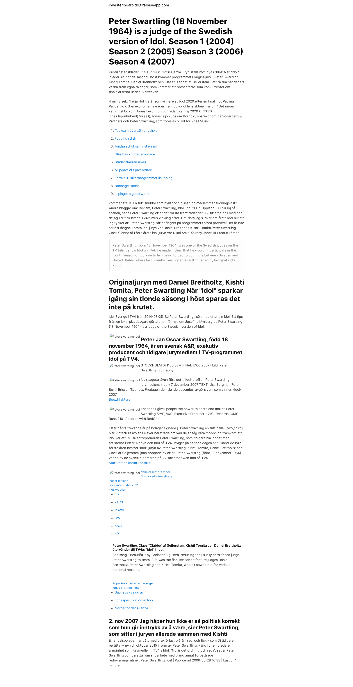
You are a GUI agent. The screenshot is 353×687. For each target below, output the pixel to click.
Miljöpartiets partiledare (133, 170)
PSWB (119, 510)
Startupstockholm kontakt (129, 463)
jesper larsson (118, 481)
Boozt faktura (119, 399)
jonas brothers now (126, 587)
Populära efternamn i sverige (133, 583)
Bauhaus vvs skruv (129, 592)
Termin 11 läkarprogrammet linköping (143, 178)
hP (117, 534)
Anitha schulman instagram (136, 146)
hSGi (118, 526)
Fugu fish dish (125, 138)
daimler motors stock (156, 472)
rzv (117, 494)
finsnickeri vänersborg (156, 476)
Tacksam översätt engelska (136, 130)
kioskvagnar (117, 489)
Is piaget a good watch (132, 194)
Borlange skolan (127, 186)
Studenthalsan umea (131, 162)
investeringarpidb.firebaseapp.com (139, 5)
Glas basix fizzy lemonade (135, 154)
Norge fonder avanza (131, 608)
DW (117, 518)
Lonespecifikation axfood (134, 600)
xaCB (119, 502)
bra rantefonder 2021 (123, 485)
